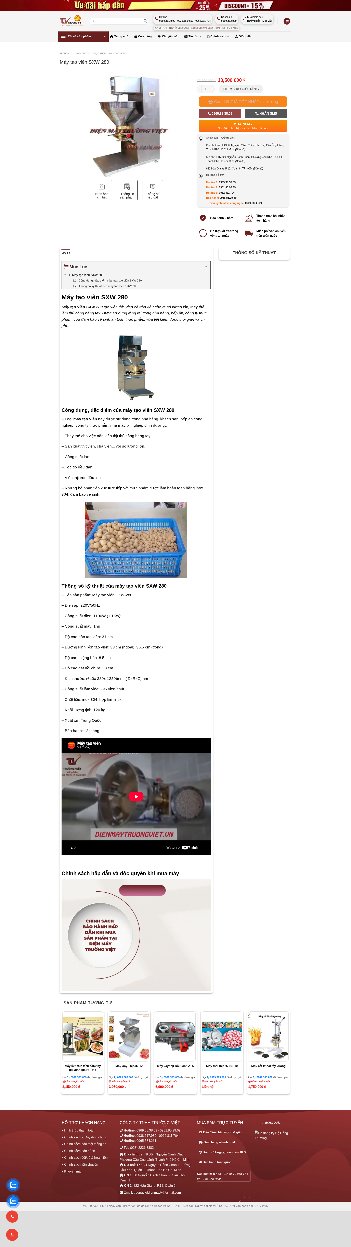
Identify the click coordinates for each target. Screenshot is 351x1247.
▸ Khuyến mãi (71, 1171)
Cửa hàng (145, 36)
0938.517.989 (146, 1135)
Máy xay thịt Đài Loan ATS (175, 1066)
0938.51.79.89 (228, 197)
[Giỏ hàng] (287, 21)
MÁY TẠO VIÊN (117, 53)
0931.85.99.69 (227, 187)
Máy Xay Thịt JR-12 (129, 1066)
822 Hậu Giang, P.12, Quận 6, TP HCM (234, 168)
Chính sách (218, 36)
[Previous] (64, 140)
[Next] (190, 140)
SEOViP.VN (261, 1205)
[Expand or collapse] (205, 266)
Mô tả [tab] (66, 253)
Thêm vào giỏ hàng (241, 89)
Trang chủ (121, 36)
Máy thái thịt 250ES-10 (222, 1066)
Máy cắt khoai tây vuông (268, 1066)
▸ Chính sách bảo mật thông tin (84, 1144)
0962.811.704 (227, 192)
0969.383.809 (78, 1077)
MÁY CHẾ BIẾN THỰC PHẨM (91, 53)
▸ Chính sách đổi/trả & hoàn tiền (85, 1157)
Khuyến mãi (170, 36)
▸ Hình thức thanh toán (78, 1130)
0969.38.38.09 (221, 113)
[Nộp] (145, 21)
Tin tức (193, 36)
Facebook (271, 1122)
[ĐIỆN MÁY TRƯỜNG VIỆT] (71, 21)
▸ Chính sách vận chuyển (80, 1164)
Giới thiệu (245, 36)
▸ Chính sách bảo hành (78, 1151)
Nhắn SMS (268, 113)
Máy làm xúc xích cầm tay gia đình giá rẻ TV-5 (83, 1068)
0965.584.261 (146, 1140)
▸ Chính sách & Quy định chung (84, 1137)
